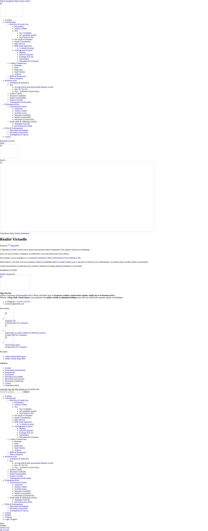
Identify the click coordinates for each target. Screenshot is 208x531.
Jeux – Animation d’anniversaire (26, 91)
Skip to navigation (7, 1)
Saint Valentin (19, 72)
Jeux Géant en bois (26, 37)
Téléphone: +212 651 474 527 (18, 302)
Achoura (17, 74)
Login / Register (11, 519)
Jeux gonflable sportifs (27, 35)
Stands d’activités (16, 100)
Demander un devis (7, 141)
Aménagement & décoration (20, 102)
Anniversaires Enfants (18, 106)
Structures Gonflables (18, 96)
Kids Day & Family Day (19, 24)
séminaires (42, 258)
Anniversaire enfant (12, 345)
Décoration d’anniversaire (24, 119)
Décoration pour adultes (14, 377)
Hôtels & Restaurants (18, 76)
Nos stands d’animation (23, 39)
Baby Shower (19, 44)
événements (57, 258)
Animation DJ (10, 321)
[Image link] (15, 289)
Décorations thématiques (19, 130)
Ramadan (18, 65)
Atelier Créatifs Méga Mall (15, 359)
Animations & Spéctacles (19, 83)
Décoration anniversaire (19, 132)
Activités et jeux (20, 113)
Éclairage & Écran (26, 57)
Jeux (16, 31)
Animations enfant (7, 233)
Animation (18, 109)
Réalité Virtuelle (6, 274)
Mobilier (22, 52)
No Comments (22, 323)
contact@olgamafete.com (14, 304)
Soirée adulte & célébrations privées (23, 122)
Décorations (19, 26)
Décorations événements (14, 381)
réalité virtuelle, (66, 262)
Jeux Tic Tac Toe (20, 89)
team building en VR (72, 258)
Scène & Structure (26, 55)
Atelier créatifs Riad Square (15, 356)
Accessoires (9, 375)
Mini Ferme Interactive (23, 46)
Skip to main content (22, 1)
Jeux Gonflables (25, 33)
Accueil (8, 368)
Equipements (10, 372)
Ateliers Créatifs (20, 29)
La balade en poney (26, 48)
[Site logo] (11, 16)
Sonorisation (24, 59)
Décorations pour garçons (14, 379)
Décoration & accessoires (29, 61)
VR (13, 274)
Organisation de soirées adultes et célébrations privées (25, 333)
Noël (16, 68)
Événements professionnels (15, 370)
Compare (8, 517)
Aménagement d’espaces (19, 135)
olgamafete (15, 246)
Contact (8, 383)
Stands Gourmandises (22, 42)
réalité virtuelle (17, 250)
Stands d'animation (22, 233)
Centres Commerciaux (18, 63)
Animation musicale (22, 124)
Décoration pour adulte (23, 126)
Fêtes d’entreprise (16, 78)
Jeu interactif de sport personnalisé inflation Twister (33, 87)
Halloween (18, 70)
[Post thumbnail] (9, 319)
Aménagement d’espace (23, 50)
